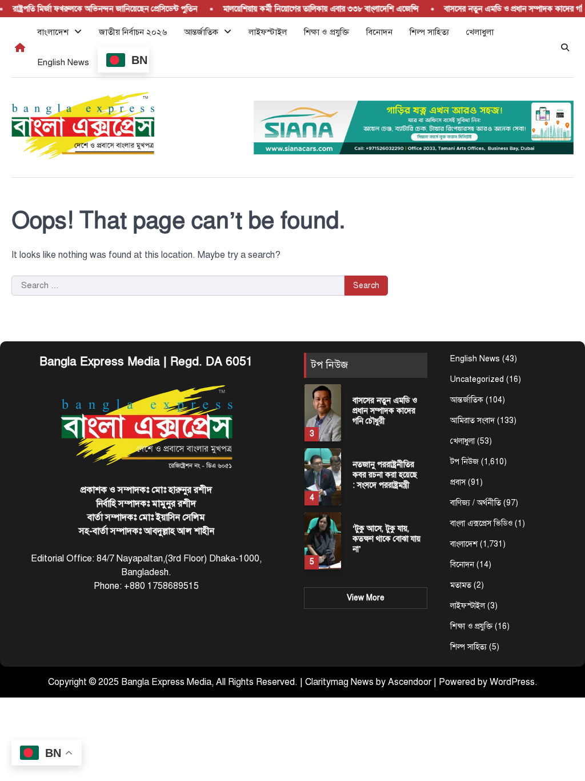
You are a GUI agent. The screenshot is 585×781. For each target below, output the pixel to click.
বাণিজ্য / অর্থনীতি (475, 503)
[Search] (565, 47)
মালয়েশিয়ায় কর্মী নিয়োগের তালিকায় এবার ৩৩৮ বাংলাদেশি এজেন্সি (313, 9)
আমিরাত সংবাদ (472, 420)
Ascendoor (409, 682)
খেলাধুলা (480, 32)
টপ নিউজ (464, 462)
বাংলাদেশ (53, 32)
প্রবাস (458, 482)
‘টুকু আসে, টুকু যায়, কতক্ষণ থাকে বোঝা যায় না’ (386, 539)
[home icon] (20, 47)
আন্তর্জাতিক (201, 32)
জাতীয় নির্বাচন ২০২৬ (133, 32)
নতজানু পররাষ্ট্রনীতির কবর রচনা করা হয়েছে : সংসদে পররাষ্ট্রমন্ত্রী (384, 475)
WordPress (512, 682)
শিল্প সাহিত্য (429, 32)
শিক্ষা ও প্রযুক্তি (326, 32)
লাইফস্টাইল (268, 32)
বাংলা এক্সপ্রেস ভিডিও (481, 523)
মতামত (460, 585)
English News (63, 62)
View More (365, 598)
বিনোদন (379, 32)
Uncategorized (477, 379)
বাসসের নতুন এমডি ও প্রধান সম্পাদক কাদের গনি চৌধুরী (384, 411)
